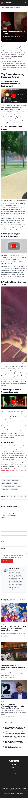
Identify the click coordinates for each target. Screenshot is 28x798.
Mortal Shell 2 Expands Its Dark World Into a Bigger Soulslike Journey (14, 746)
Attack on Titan (6, 480)
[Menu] (25, 3)
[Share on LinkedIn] (14, 496)
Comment (4, 517)
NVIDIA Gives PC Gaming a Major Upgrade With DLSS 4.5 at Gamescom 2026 (14, 742)
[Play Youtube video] (14, 96)
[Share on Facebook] (7, 496)
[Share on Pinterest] (18, 496)
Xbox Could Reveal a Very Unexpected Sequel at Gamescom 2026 (13, 667)
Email (3, 541)
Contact (14, 767)
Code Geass (15, 480)
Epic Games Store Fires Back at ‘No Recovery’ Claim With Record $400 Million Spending (14, 629)
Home (2, 7)
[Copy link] (25, 496)
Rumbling (19, 486)
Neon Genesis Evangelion (8, 486)
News (2, 624)
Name (3, 534)
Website (3, 548)
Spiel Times (11, 793)
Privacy (14, 770)
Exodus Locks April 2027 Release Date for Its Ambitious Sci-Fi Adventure (15, 737)
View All (22, 599)
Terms (14, 773)
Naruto (15, 483)
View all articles (13, 589)
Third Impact (5, 489)
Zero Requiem (14, 489)
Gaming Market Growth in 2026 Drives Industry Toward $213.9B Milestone (15, 728)
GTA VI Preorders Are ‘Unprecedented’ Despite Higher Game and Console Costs (13, 706)
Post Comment (7, 561)
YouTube (21, 470)
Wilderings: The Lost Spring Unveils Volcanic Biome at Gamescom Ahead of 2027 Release (14, 732)
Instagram (13, 470)
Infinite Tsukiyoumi (6, 483)
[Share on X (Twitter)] (11, 496)
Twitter (7, 470)
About (14, 764)
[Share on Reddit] (21, 496)
